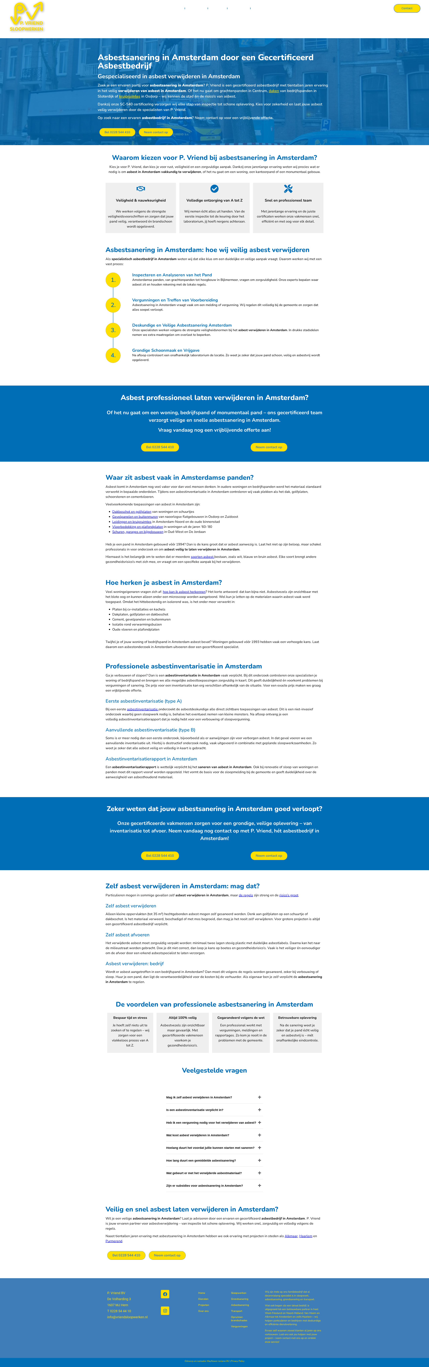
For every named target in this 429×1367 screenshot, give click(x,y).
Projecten (217, 8)
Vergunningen (236, 1326)
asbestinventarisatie (142, 709)
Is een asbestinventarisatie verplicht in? (194, 1110)
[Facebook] (165, 1294)
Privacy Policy (237, 1361)
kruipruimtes (129, 96)
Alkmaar (291, 1236)
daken (274, 90)
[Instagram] (165, 1311)
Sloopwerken (236, 1293)
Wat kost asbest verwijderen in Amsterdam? (197, 1135)
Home (177, 8)
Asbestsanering (236, 1305)
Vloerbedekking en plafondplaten (137, 526)
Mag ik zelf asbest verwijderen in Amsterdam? (199, 1097)
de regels (246, 895)
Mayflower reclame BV (218, 1361)
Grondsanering (236, 1299)
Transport (236, 1311)
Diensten (194, 8)
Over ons (260, 8)
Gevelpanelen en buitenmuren (135, 516)
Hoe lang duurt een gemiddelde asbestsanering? (201, 1160)
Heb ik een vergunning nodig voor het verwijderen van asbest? (211, 1122)
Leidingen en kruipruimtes (131, 521)
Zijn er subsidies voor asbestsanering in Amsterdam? (204, 1185)
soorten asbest (202, 556)
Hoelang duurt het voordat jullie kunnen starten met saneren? (210, 1147)
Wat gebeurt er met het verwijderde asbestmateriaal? (204, 1173)
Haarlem (305, 1236)
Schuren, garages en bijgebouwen (137, 532)
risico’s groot (288, 895)
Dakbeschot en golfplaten (131, 511)
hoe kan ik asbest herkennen (184, 591)
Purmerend (114, 1241)
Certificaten (239, 8)
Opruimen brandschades (236, 1318)
